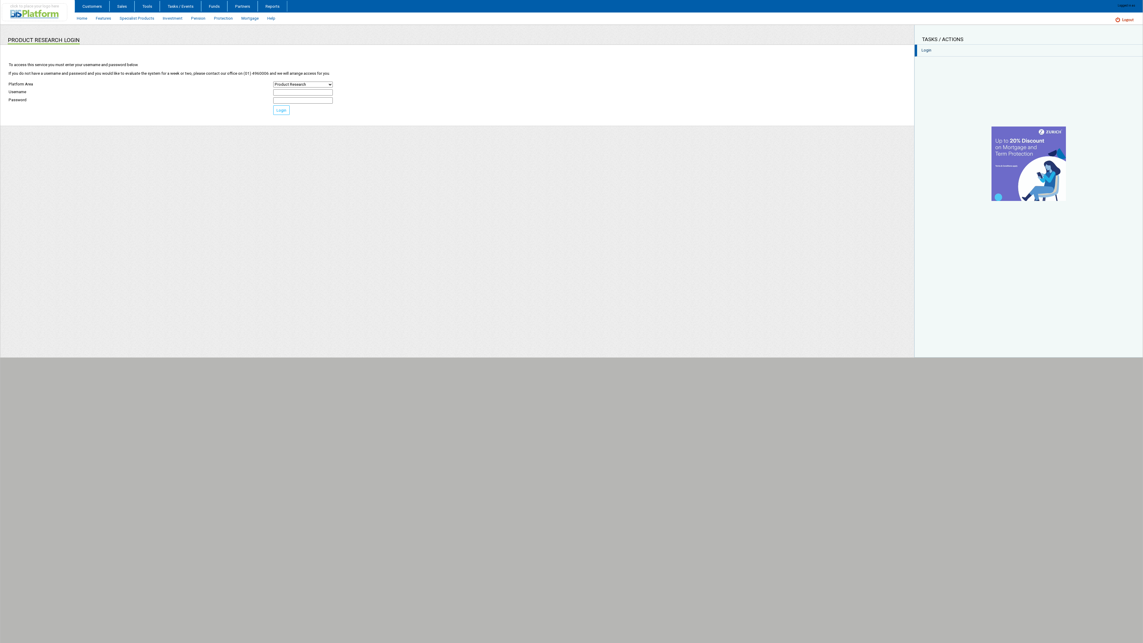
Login (281, 110)
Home (82, 18)
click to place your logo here (34, 6)
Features (103, 18)
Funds (214, 6)
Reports (272, 6)
